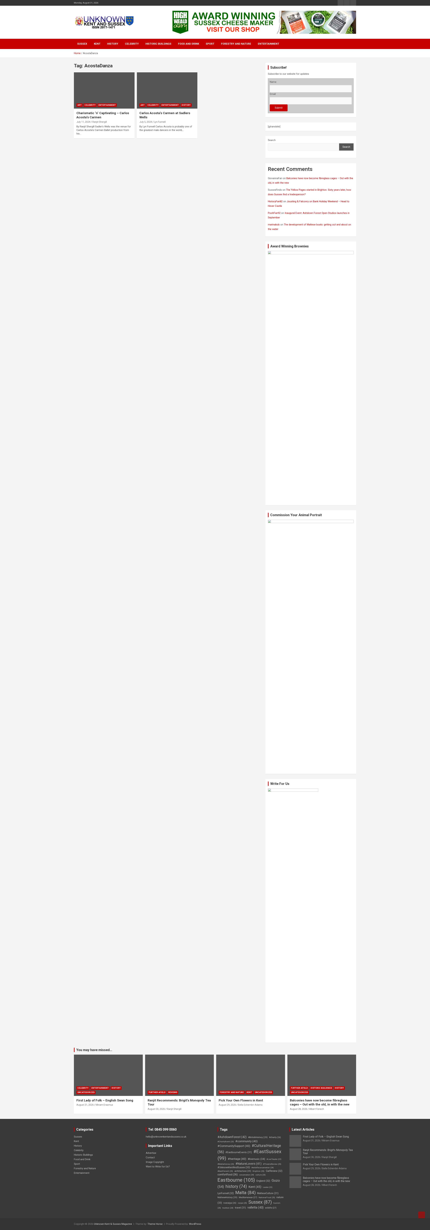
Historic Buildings (158, 43)
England (263, 1180)
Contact (150, 1157)
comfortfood (228, 1174)
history (236, 1186)
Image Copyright (155, 1162)
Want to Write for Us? (158, 1166)
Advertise (151, 1152)
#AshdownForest (232, 1137)
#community (246, 1141)
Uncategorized (86, 1092)
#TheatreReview (272, 1164)
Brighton (258, 1171)
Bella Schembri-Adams (250, 1104)
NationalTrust (267, 1197)
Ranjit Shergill (99, 122)
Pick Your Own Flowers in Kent (241, 1100)
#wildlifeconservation (262, 1168)
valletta (255, 1207)
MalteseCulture (267, 1193)
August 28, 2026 (298, 1109)
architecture (242, 1171)
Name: (273, 81)
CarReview (274, 1170)
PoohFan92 (274, 213)
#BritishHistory (258, 1137)
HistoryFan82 (275, 201)
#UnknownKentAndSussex (234, 1167)
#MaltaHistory (226, 1164)
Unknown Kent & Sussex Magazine (113, 1223)
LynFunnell (226, 1193)
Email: (273, 94)
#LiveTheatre (274, 1159)
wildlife (270, 1208)
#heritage (237, 1159)
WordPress (195, 1223)
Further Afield (157, 1092)
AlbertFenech (225, 1171)
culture (260, 1175)
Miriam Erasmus (104, 1104)
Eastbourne (236, 1180)
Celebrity (132, 43)
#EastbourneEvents (238, 1152)
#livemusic (256, 1159)
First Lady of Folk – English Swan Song (104, 1100)
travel (240, 1207)
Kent (97, 43)
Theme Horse (155, 1223)
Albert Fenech (316, 1109)
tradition (227, 1208)
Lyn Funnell (160, 122)
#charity (275, 1137)
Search (272, 140)
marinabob (274, 224)
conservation (246, 1175)
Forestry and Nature (236, 43)
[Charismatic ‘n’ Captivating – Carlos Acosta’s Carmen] (104, 90)
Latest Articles (303, 1129)
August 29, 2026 (227, 1104)
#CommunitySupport (234, 1146)
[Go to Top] (421, 1215)
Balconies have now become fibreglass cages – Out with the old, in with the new (319, 1102)
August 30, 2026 (156, 1109)
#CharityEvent (226, 1141)
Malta (245, 1192)
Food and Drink (188, 43)
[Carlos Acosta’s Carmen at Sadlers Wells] (167, 90)
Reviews (172, 1092)
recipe (242, 1203)
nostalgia (229, 1203)
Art (79, 105)
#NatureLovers (248, 1163)
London (267, 1187)
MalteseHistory (227, 1197)
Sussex (82, 43)
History (112, 43)
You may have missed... (94, 1050)
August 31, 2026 (85, 1104)
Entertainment (268, 43)
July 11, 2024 (83, 122)
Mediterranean (248, 1197)
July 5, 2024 (145, 122)
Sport (210, 43)
